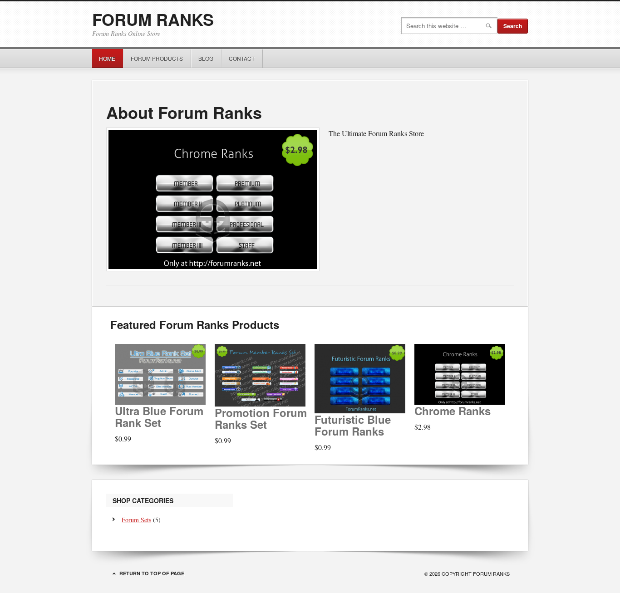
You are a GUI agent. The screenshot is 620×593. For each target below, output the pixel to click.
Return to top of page (151, 573)
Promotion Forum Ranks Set (261, 418)
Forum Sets (136, 519)
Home (107, 58)
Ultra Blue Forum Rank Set (159, 416)
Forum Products (153, 58)
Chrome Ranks (452, 410)
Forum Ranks (153, 19)
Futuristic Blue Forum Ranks (353, 425)
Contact (242, 58)
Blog (205, 58)
